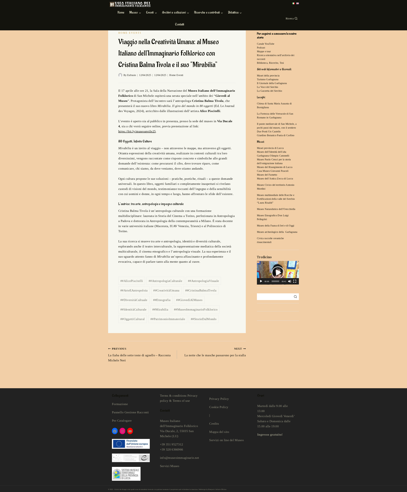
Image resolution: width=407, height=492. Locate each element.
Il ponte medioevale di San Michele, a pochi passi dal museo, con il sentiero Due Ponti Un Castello (277, 128)
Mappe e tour (264, 51)
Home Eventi (129, 32)
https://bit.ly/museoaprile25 (137, 131)
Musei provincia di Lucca (270, 148)
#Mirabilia (160, 309)
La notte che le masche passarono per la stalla (215, 352)
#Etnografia (162, 300)
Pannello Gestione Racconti (130, 412)
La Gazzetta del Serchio (269, 90)
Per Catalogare (122, 420)
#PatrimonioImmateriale (167, 319)
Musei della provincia (268, 75)
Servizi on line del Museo (226, 440)
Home (120, 12)
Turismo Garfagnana (267, 79)
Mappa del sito (219, 432)
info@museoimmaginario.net (179, 457)
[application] (278, 273)
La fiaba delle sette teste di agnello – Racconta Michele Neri (139, 354)
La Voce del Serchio (267, 87)
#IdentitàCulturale (133, 309)
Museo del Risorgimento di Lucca (274, 167)
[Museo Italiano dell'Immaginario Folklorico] (130, 4)
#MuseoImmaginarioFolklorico (195, 309)
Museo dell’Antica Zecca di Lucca (275, 178)
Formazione (120, 404)
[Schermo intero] (294, 281)
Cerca (295, 296)
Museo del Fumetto (267, 174)
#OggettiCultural (132, 319)
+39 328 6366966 (171, 449)
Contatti (179, 24)
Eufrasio (131, 75)
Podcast (261, 47)
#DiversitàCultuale (133, 300)
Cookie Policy (218, 407)
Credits (214, 423)
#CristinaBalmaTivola (200, 290)
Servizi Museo (169, 466)
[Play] (261, 281)
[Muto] (289, 281)
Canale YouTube (265, 43)
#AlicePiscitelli (131, 281)
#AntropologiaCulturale (165, 281)
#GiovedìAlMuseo (189, 300)
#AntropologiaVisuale (203, 281)
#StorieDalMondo (203, 319)
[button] (278, 272)
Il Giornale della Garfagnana (272, 83)
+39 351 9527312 (171, 444)
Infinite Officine (221, 489)
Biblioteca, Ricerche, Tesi (270, 63)
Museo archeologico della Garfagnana (277, 232)
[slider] (275, 281)
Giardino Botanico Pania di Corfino (275, 135)
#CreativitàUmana (166, 290)
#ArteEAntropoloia (134, 290)
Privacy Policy (219, 398)
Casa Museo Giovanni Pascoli (272, 171)
